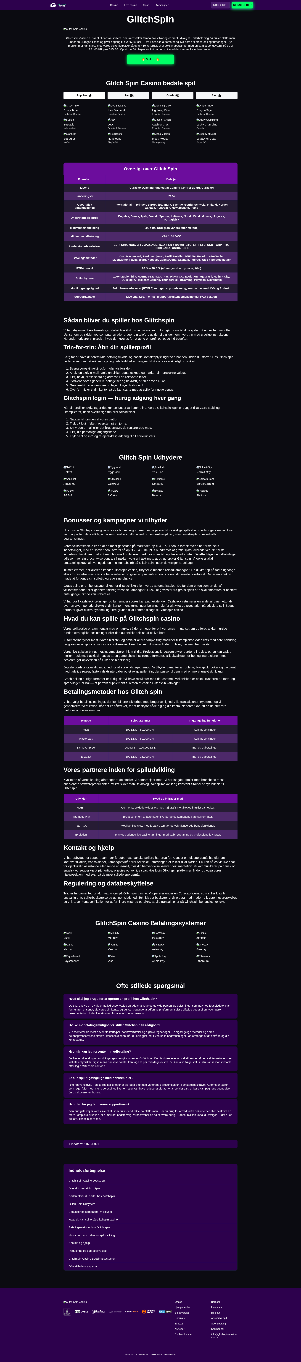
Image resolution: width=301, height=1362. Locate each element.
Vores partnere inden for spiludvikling (92, 1235)
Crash (170, 95)
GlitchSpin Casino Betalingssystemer (92, 1258)
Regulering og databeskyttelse (88, 1250)
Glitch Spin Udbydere (82, 1204)
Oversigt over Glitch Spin (84, 1188)
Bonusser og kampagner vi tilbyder (90, 1211)
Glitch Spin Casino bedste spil (87, 1180)
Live (126, 95)
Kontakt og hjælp (79, 1243)
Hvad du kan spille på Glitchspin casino (93, 1219)
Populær (82, 95)
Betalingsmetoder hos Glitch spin (89, 1227)
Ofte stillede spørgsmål (83, 1266)
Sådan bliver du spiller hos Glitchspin (92, 1196)
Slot (214, 95)
